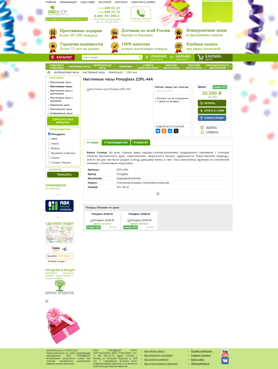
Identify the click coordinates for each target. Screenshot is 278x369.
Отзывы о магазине (201, 351)
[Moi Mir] (170, 131)
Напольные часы (60, 82)
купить (209, 103)
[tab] (92, 142)
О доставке (87, 2)
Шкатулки (125, 66)
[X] (176, 131)
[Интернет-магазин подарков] (48, 73)
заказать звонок (140, 18)
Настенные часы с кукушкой (61, 99)
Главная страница (201, 355)
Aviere (55, 143)
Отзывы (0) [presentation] (141, 142)
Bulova (55, 148)
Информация (68, 2)
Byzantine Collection (63, 153)
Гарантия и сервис (143, 2)
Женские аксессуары (194, 66)
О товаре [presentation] (93, 142)
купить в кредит (214, 118)
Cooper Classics (61, 162)
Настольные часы (61, 109)
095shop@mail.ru (200, 363)
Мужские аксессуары (171, 66)
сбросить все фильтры (62, 121)
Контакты (121, 2)
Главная (50, 2)
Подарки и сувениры (57, 66)
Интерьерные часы (103, 66)
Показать (64, 174)
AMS (54, 138)
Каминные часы (60, 104)
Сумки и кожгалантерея (148, 66)
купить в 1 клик (214, 110)
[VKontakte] (158, 131)
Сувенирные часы (61, 113)
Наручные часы (79, 66)
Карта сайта (197, 359)
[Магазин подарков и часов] (58, 9)
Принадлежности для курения (217, 66)
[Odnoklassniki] (164, 131)
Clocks (55, 157)
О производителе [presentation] (116, 142)
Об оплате (105, 2)
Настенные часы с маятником (61, 92)
